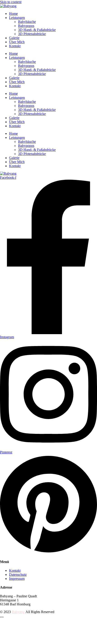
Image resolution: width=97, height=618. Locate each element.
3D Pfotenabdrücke (32, 34)
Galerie (14, 38)
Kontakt (15, 46)
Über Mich (17, 42)
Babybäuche (27, 22)
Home (13, 13)
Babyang (18, 612)
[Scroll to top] (2, 617)
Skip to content (10, 2)
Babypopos (26, 26)
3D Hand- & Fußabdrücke (37, 30)
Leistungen (17, 18)
